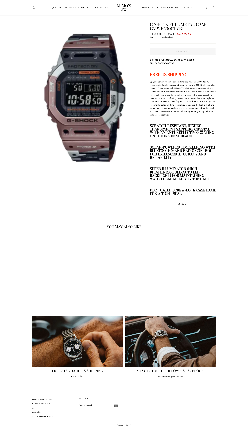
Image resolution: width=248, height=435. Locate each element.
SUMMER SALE (146, 7)
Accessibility (37, 412)
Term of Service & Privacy (42, 416)
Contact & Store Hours (41, 403)
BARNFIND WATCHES (168, 7)
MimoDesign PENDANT (77, 7)
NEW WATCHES (101, 7)
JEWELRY (57, 7)
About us (35, 408)
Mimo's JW (124, 8)
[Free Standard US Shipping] (77, 341)
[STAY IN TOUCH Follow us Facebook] (170, 341)
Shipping (153, 37)
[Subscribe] (116, 405)
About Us (187, 7)
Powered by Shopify (124, 425)
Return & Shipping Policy (42, 399)
